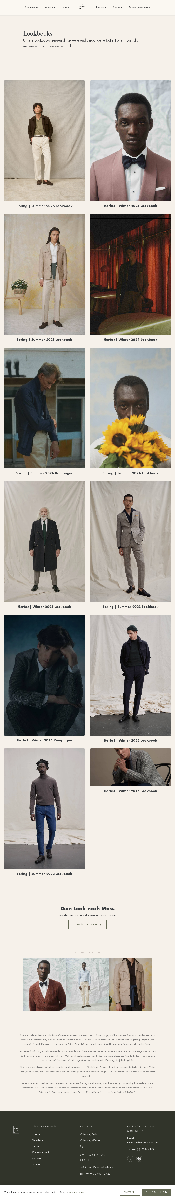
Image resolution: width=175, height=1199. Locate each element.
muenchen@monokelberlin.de (142, 1142)
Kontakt (36, 1164)
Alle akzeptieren (156, 1192)
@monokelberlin (87, 953)
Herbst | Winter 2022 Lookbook (130, 740)
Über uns (99, 7)
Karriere (36, 1158)
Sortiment (30, 7)
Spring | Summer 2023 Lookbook (131, 607)
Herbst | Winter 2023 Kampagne (44, 740)
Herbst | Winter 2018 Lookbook (130, 791)
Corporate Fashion (41, 1152)
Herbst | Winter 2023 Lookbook (44, 607)
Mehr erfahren (77, 1192)
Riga (82, 1146)
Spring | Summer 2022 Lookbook (44, 874)
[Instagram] (130, 1159)
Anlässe (48, 7)
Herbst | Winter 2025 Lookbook (130, 206)
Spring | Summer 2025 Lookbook (44, 339)
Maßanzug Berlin (89, 1134)
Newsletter (38, 1140)
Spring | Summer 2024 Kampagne (44, 473)
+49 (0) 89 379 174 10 (145, 1149)
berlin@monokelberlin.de (100, 1167)
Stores (116, 7)
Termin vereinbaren (139, 7)
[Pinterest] (139, 1159)
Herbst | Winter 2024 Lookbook (130, 339)
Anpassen (130, 1192)
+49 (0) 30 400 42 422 (97, 1173)
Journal (65, 7)
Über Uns (37, 1134)
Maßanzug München (90, 1140)
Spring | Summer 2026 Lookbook (44, 206)
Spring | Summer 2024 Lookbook (131, 473)
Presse (35, 1146)
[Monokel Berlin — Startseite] (82, 7)
